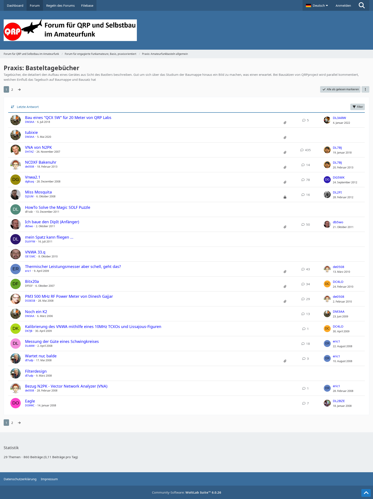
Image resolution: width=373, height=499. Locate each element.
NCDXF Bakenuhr (40, 162)
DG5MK (339, 177)
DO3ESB (30, 301)
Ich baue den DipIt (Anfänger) (52, 221)
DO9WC (30, 405)
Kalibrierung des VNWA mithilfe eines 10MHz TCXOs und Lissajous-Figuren (93, 326)
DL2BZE (339, 401)
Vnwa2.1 (32, 177)
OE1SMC (30, 256)
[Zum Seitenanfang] (366, 493)
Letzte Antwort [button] (28, 107)
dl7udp (29, 360)
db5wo (29, 226)
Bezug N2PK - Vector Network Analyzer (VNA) (66, 386)
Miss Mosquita (38, 192)
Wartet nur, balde (41, 355)
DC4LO (338, 281)
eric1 (28, 271)
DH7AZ (29, 152)
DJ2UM (29, 196)
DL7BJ (337, 147)
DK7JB (28, 331)
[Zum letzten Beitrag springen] (327, 120)
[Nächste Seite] (19, 89)
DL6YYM (30, 241)
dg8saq (29, 181)
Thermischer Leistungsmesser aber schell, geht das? (73, 266)
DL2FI (337, 192)
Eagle (30, 401)
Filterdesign (36, 371)
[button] (317, 5)
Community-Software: (186, 492)
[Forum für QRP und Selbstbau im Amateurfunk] (186, 30)
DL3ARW (339, 118)
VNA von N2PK (38, 147)
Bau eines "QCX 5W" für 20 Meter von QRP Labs (68, 117)
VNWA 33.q (35, 252)
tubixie (31, 132)
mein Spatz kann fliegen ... (49, 237)
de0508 (29, 166)
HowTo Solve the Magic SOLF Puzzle (57, 207)
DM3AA (29, 122)
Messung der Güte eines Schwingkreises (62, 341)
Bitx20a (32, 281)
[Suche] (361, 5)
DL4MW (30, 346)
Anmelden (343, 5)
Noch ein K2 (36, 311)
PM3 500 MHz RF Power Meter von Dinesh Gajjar (69, 296)
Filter (360, 107)
